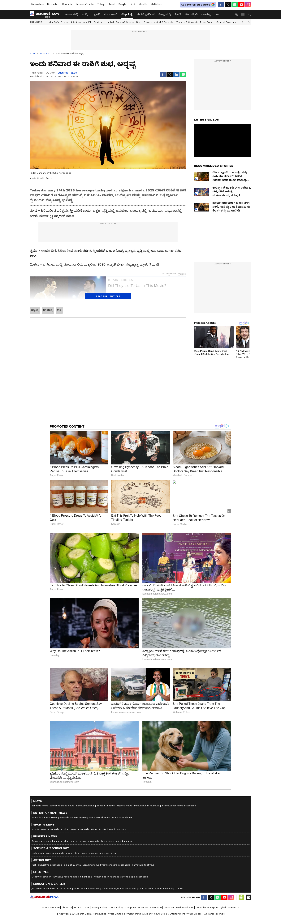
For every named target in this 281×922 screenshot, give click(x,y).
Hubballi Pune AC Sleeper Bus (123, 22)
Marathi (143, 4)
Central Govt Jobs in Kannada (155, 888)
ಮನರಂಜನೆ (110, 14)
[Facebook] (221, 4)
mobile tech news (76, 853)
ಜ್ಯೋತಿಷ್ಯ (127, 14)
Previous (243, 22)
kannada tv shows (122, 817)
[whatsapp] (234, 4)
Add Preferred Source (195, 4)
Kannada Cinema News (45, 817)
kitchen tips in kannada (134, 876)
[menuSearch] (249, 14)
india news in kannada (146, 805)
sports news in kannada (45, 829)
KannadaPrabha (85, 4)
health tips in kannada (106, 876)
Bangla (122, 4)
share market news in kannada (81, 841)
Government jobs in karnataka (119, 888)
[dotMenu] (218, 14)
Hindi (132, 4)
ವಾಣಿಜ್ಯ (206, 14)
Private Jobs (64, 888)
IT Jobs (179, 888)
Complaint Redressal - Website (143, 907)
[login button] (237, 14)
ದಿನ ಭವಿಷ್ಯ (48, 310)
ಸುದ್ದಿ (85, 14)
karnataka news (85, 805)
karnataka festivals (143, 865)
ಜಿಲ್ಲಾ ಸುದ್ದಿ (164, 14)
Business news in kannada (47, 841)
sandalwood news (99, 817)
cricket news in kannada (75, 829)
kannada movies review (73, 817)
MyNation (156, 4)
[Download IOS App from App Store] (248, 897)
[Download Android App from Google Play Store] (241, 897)
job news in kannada (43, 888)
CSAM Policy (116, 907)
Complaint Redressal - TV (179, 907)
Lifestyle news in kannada (47, 876)
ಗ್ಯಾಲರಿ (96, 14)
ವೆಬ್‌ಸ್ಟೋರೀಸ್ (145, 14)
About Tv (67, 907)
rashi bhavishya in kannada (47, 865)
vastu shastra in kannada (116, 865)
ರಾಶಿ (59, 310)
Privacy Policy (99, 907)
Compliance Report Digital (211, 907)
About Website (51, 907)
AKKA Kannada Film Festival (87, 22)
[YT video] (241, 4)
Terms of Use (81, 907)
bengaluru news (106, 805)
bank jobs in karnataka (87, 888)
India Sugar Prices (57, 22)
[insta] (248, 4)
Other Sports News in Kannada (109, 829)
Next (248, 22)
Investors (233, 907)
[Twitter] (228, 4)
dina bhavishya (72, 865)
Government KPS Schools (158, 22)
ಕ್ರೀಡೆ (178, 14)
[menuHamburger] (243, 14)
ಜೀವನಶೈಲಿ (190, 14)
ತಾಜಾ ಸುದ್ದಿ (71, 14)
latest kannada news (62, 805)
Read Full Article (108, 296)
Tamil (112, 4)
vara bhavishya (91, 865)
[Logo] (46, 14)
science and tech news (102, 853)
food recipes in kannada (78, 876)
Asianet (44, 896)
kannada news (40, 805)
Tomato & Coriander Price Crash (194, 22)
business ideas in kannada (116, 841)
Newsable (53, 4)
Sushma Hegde (67, 72)
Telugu (101, 4)
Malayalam (37, 4)
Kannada (67, 4)
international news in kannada (179, 805)
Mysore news (124, 805)
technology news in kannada (48, 853)
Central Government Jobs (231, 22)
